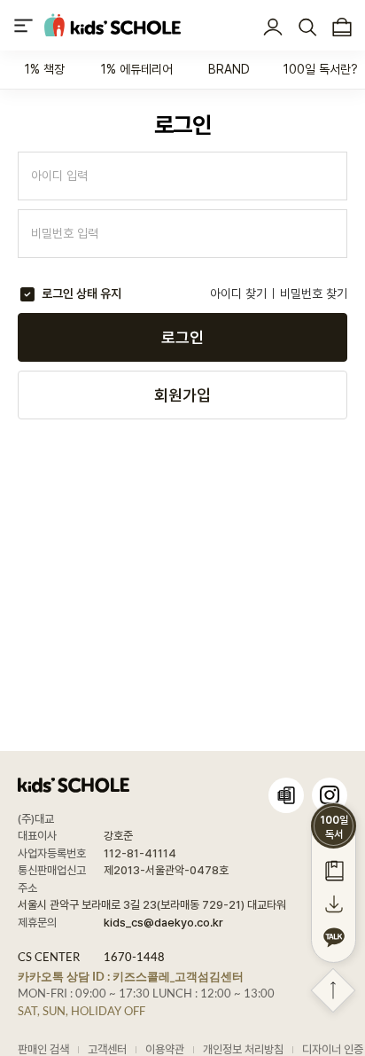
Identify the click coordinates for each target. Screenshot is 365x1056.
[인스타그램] (329, 795)
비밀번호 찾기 (313, 293)
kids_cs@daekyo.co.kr (163, 922)
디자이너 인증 (332, 1049)
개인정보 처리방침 (243, 1049)
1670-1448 (134, 957)
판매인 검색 (43, 1049)
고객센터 (107, 1049)
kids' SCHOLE (112, 25)
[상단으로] (333, 990)
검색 (307, 27)
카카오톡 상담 (131, 976)
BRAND (229, 69)
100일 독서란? (320, 69)
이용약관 (164, 1049)
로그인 (272, 27)
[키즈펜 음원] (334, 903)
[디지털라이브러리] (286, 795)
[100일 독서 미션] (334, 869)
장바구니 (341, 27)
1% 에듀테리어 (137, 69)
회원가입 (182, 395)
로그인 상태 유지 (81, 293)
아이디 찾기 (238, 293)
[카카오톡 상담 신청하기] (334, 937)
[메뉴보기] (23, 25)
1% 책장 (45, 69)
